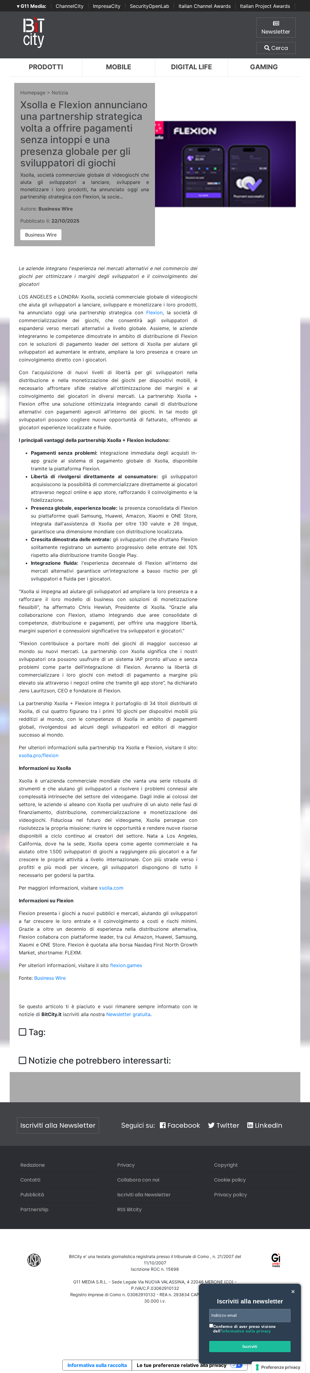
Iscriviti (250, 1346)
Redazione (32, 1165)
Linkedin (267, 1125)
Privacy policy (230, 1194)
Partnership (34, 1209)
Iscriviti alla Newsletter (58, 1125)
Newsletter (276, 31)
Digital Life (191, 67)
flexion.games (126, 965)
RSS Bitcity (129, 1209)
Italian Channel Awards (205, 6)
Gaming (264, 67)
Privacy (126, 1165)
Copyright (226, 1165)
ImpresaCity (106, 6)
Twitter (227, 1125)
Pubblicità (32, 1194)
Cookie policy (230, 1179)
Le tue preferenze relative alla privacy (181, 1365)
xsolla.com (111, 888)
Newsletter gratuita (128, 1014)
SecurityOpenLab (149, 6)
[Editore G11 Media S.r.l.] (276, 1259)
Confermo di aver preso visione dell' (244, 1329)
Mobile (118, 67)
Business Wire (41, 235)
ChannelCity (70, 6)
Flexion (154, 312)
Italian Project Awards (265, 6)
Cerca (279, 48)
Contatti (30, 1179)
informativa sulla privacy (246, 1331)
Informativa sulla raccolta (97, 1365)
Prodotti (46, 67)
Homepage (32, 93)
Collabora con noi (138, 1179)
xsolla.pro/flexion (38, 755)
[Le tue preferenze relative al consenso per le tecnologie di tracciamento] (278, 1367)
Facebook (183, 1125)
